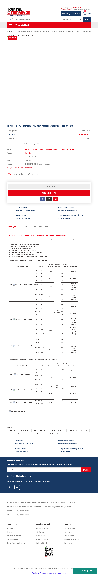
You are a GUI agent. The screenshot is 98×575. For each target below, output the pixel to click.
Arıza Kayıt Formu (70, 528)
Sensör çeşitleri (25, 430)
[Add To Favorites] (15, 174)
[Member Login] (70, 13)
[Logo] (18, 12)
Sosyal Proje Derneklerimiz (16, 543)
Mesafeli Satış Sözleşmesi (44, 528)
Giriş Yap (65, 14)
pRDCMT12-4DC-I (54, 434)
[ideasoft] (36, 573)
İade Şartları (40, 532)
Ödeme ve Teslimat (42, 539)
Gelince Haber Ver (49, 193)
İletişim (9, 532)
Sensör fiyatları (13, 430)
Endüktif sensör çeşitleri (58, 430)
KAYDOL (85, 470)
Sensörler (11, 434)
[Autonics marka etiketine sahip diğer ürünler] (12, 144)
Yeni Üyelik (76, 14)
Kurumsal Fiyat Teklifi (14, 536)
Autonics (28, 153)
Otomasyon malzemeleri (25, 434)
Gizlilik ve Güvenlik (42, 543)
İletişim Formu (69, 536)
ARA (86, 19)
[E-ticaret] (49, 573)
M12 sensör (84, 430)
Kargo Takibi (68, 543)
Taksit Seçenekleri (41, 227)
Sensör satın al (73, 430)
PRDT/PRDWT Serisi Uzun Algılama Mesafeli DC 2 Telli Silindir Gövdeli (50, 150)
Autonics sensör (41, 434)
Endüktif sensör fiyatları (40, 430)
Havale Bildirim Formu (71, 539)
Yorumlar (25, 227)
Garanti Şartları (41, 536)
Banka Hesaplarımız (13, 539)
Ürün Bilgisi (11, 227)
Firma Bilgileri (11, 528)
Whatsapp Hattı (86, 571)
